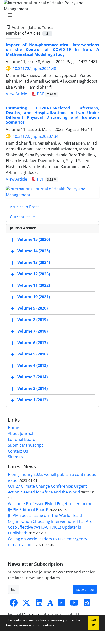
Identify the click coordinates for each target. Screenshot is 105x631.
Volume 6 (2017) (32, 342)
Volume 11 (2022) (33, 285)
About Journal (20, 433)
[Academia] (50, 604)
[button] (57, 626)
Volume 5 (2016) (32, 354)
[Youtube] (74, 604)
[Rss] (87, 604)
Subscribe (85, 589)
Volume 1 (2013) (32, 400)
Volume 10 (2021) (33, 296)
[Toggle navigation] (51, 15)
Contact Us (18, 451)
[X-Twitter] (26, 604)
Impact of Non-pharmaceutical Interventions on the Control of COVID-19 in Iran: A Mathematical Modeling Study (52, 49)
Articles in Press (24, 206)
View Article (16, 94)
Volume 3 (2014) (32, 377)
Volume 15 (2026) (33, 239)
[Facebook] (14, 604)
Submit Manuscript (25, 445)
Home (13, 427)
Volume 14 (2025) (33, 251)
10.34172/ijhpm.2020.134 (35, 136)
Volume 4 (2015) (32, 365)
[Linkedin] (39, 604)
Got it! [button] (93, 622)
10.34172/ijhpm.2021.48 (34, 68)
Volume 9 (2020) (32, 308)
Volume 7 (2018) (32, 331)
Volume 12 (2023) (33, 273)
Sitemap (15, 457)
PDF (46, 94)
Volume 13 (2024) (33, 262)
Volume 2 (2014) (32, 388)
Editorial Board (21, 439)
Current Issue (22, 216)
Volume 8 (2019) (32, 319)
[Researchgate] (61, 604)
